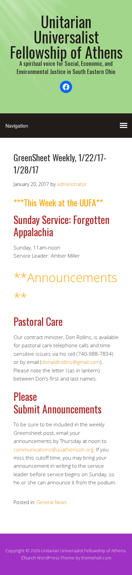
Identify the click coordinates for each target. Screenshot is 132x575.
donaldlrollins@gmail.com (71, 361)
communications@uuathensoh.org (53, 449)
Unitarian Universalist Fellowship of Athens (66, 36)
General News (52, 502)
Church (28, 558)
